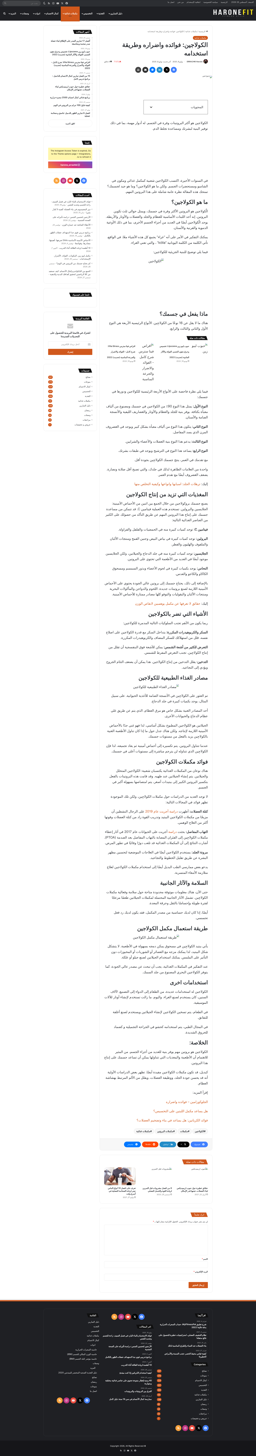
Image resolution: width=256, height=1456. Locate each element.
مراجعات (87, 420)
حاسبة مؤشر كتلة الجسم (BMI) (83, 1358)
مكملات (184, 1131)
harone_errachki (69, 165)
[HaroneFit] (233, 13)
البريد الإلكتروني (200, 1271)
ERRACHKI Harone (195, 61)
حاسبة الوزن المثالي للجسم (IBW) (82, 1354)
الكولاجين (199, 1131)
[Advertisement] (154, 90)
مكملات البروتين (165, 1131)
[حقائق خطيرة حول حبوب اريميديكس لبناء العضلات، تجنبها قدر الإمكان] (192, 1176)
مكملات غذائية (70, 13)
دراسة (172, 832)
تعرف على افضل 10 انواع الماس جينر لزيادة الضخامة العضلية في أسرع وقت (122, 1191)
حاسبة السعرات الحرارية (86, 1349)
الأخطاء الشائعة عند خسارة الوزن (76, 225)
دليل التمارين (116, 13)
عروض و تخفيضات (83, 424)
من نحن (180, 2)
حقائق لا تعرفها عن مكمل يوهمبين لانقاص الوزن (167, 603)
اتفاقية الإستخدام (193, 2)
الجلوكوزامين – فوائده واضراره (187, 1102)
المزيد (13, 13)
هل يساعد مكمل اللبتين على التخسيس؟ (180, 1111)
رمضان (87, 410)
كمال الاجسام (52, 13)
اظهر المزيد (70, 123)
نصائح (88, 377)
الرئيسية (224, 2)
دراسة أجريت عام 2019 (161, 811)
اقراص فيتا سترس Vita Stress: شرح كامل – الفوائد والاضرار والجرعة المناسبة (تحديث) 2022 (121, 352)
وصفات (25, 13)
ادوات (37, 13)
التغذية (101, 13)
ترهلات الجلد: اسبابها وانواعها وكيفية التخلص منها (167, 484)
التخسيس (87, 13)
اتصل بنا (171, 2)
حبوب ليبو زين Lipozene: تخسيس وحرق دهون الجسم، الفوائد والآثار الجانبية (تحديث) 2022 (174, 352)
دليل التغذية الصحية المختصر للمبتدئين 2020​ (77, 1372)
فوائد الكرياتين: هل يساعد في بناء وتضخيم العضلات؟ (172, 1120)
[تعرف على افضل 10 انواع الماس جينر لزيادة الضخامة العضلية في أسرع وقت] (120, 1176)
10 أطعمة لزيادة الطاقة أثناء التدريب (75, 248)
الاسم (205, 1259)
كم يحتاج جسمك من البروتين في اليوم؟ (73, 263)
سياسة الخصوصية (210, 2)
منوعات (87, 382)
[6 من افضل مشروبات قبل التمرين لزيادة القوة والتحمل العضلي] (156, 1176)
